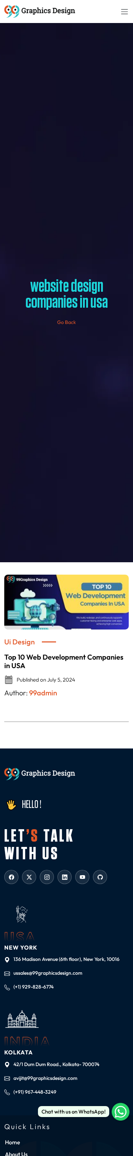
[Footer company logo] (39, 774)
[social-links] (11, 877)
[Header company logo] (39, 11)
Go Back (66, 322)
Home (12, 1142)
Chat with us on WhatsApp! (73, 1111)
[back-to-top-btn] (122, 1135)
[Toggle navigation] (124, 11)
